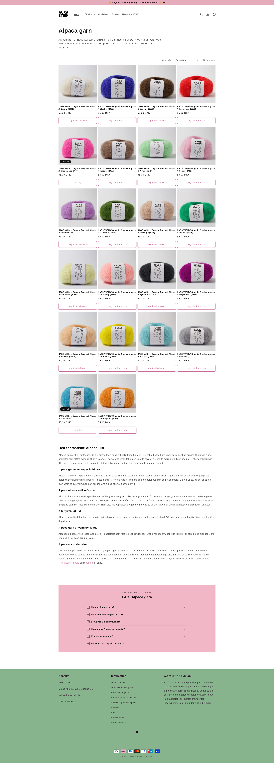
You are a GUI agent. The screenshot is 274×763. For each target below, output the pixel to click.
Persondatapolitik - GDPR (123, 697)
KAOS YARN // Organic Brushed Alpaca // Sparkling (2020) (77, 355)
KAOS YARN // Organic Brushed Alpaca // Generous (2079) (117, 231)
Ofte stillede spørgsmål (122, 687)
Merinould (73, 563)
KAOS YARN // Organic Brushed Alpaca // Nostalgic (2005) (156, 231)
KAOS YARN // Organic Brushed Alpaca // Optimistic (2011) (77, 293)
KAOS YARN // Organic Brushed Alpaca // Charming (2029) (117, 293)
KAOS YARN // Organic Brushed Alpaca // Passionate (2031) (196, 107)
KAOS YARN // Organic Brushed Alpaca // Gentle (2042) (196, 169)
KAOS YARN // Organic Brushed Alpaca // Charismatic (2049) (77, 169)
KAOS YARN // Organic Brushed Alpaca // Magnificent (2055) (196, 293)
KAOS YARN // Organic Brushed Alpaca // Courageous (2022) (117, 417)
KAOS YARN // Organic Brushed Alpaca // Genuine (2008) (156, 107)
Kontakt (115, 707)
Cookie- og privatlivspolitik (124, 703)
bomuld (89, 563)
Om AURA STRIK (119, 682)
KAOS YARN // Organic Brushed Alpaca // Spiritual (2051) (77, 231)
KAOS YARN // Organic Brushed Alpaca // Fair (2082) (196, 355)
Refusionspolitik (119, 722)
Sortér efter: (167, 60)
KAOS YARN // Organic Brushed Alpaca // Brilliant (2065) (156, 355)
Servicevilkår (117, 717)
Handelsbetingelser (120, 692)
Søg (113, 712)
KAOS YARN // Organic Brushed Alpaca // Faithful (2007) (117, 169)
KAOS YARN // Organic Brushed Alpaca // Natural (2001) (77, 107)
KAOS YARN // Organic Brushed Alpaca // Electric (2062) (117, 107)
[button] (77, 14)
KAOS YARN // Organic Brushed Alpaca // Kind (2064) (77, 417)
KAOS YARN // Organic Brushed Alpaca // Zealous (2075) (196, 231)
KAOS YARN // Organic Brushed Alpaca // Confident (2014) (117, 355)
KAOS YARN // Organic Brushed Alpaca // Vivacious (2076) (156, 169)
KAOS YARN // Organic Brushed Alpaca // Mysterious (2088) (156, 293)
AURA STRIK (133, 756)
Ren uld (63, 563)
